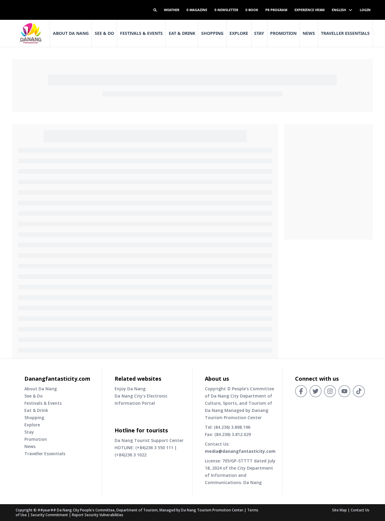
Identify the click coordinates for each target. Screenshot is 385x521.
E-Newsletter (226, 10)
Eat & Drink (182, 33)
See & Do (104, 33)
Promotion (283, 33)
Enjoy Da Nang (130, 389)
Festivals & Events (141, 33)
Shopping (212, 33)
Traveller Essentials (345, 33)
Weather (171, 10)
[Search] (155, 10)
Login (365, 10)
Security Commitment (49, 514)
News (309, 33)
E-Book (251, 10)
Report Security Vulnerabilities (97, 514)
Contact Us (360, 510)
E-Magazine (196, 10)
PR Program (276, 10)
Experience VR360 (309, 10)
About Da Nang (71, 33)
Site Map (339, 510)
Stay (259, 33)
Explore (238, 33)
